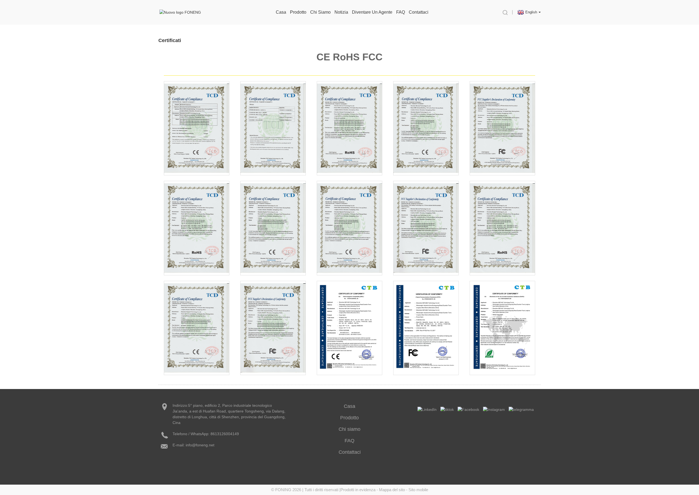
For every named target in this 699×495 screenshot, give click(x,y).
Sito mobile (418, 489)
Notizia (341, 12)
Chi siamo (320, 12)
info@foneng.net (200, 445)
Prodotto (349, 417)
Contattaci (418, 12)
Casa (281, 12)
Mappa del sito (392, 489)
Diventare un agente (372, 12)
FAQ (400, 12)
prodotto (298, 12)
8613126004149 (225, 434)
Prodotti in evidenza (357, 489)
